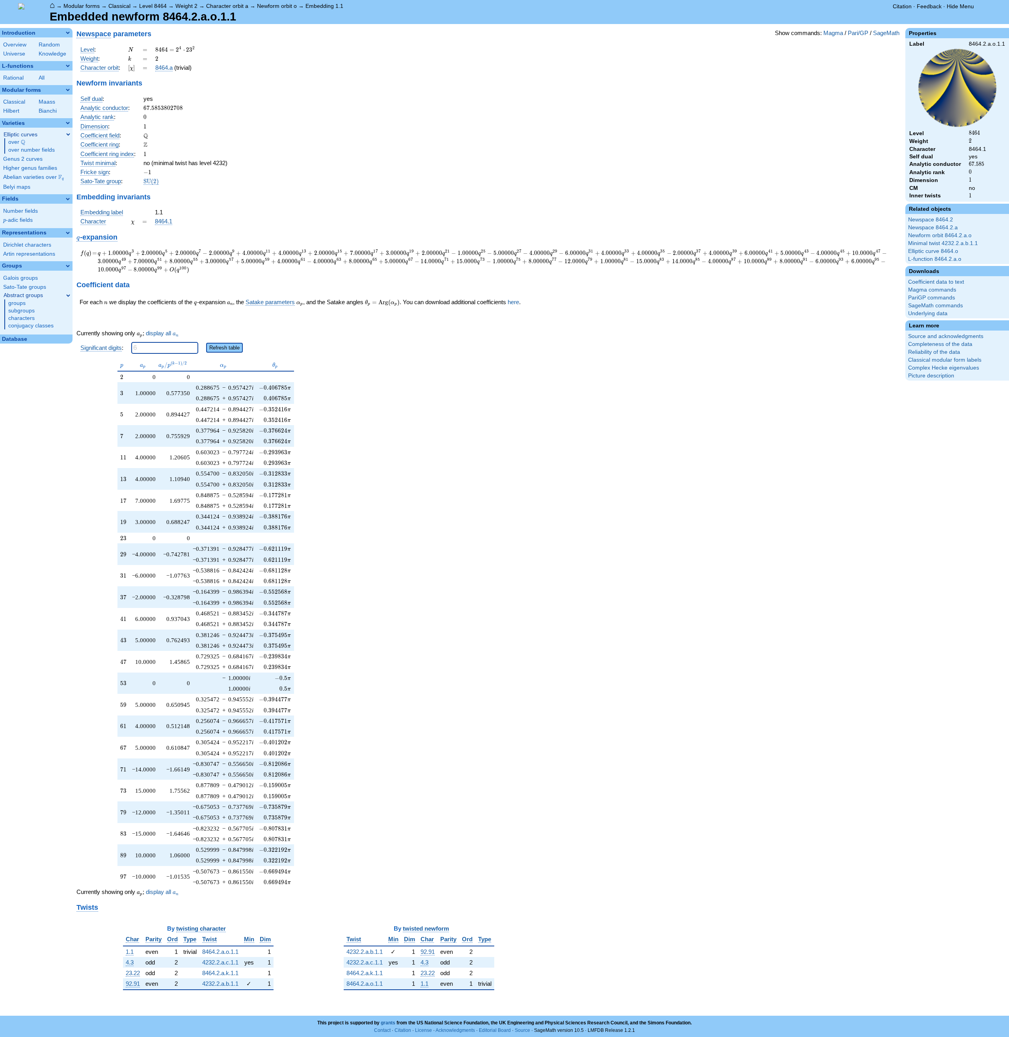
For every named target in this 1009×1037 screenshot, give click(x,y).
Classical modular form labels (944, 360)
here (513, 302)
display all (162, 333)
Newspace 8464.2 (930, 220)
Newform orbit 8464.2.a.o (940, 235)
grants (388, 1023)
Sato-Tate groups (24, 287)
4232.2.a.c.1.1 (220, 962)
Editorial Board (495, 1030)
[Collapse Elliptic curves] (68, 134)
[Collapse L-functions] (68, 66)
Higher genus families (30, 168)
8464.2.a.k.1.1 (220, 973)
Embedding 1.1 (324, 6)
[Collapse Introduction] (68, 33)
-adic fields (18, 220)
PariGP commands (931, 298)
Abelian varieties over (33, 177)
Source (522, 1030)
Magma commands (932, 290)
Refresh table (224, 348)
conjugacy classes (31, 326)
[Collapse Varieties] (68, 123)
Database (14, 339)
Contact (382, 1030)
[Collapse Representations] (68, 233)
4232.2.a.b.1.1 (220, 983)
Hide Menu (960, 6)
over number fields (31, 150)
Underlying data (928, 313)
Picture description (931, 376)
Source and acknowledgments (945, 336)
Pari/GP (858, 33)
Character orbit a (227, 6)
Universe (14, 54)
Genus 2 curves (23, 159)
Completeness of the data (940, 344)
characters (21, 318)
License (423, 1030)
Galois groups (20, 278)
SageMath (886, 33)
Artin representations (29, 254)
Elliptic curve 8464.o (933, 251)
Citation (902, 6)
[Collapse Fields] (68, 199)
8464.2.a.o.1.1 (220, 951)
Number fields (20, 211)
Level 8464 (153, 6)
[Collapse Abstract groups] (68, 295)
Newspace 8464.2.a (933, 227)
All (42, 78)
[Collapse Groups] (68, 266)
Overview (14, 45)
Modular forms (81, 6)
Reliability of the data (934, 352)
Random (49, 45)
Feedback (929, 6)
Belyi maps (16, 187)
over (16, 142)
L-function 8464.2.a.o (934, 259)
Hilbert (11, 111)
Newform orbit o (277, 6)
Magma (833, 33)
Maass (47, 102)
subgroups (21, 311)
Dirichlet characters (27, 245)
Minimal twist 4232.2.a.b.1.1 (943, 243)
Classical (119, 6)
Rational (13, 78)
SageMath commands (935, 305)
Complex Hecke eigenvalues (943, 368)
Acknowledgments (455, 1030)
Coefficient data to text (936, 282)
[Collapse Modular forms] (68, 90)
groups (17, 303)
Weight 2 (186, 6)
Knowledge (52, 54)
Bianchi (48, 111)
